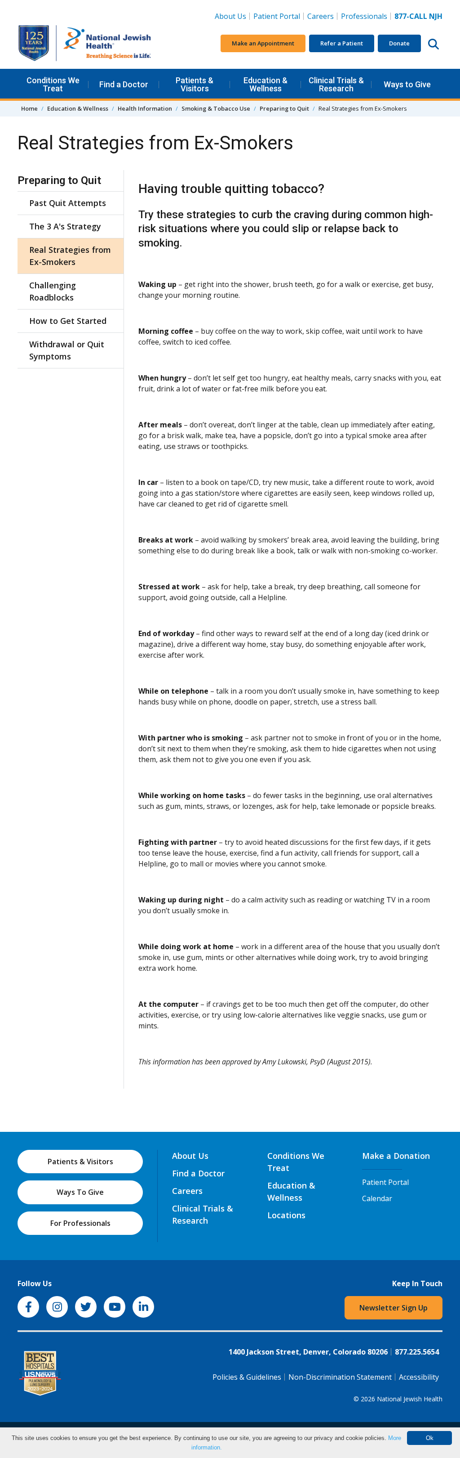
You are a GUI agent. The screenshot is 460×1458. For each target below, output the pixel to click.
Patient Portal (276, 16)
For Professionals (80, 1223)
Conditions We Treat (53, 84)
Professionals (364, 16)
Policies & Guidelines (246, 1377)
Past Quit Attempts (67, 202)
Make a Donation (396, 1155)
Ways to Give (407, 84)
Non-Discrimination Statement (340, 1377)
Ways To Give (80, 1192)
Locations (286, 1215)
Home (29, 108)
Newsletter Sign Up (393, 1308)
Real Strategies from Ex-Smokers (70, 255)
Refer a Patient (341, 43)
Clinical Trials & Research (336, 84)
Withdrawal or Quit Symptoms (66, 350)
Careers (322, 16)
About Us (230, 16)
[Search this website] (433, 44)
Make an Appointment (263, 43)
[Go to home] (85, 43)
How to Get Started (67, 320)
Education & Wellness (265, 84)
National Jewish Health (409, 1399)
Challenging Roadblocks (52, 291)
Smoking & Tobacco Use (215, 108)
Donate (399, 43)
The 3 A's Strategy (65, 226)
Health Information (145, 108)
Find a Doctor (123, 84)
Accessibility (419, 1377)
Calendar (377, 1198)
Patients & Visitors (194, 84)
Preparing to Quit (284, 108)
